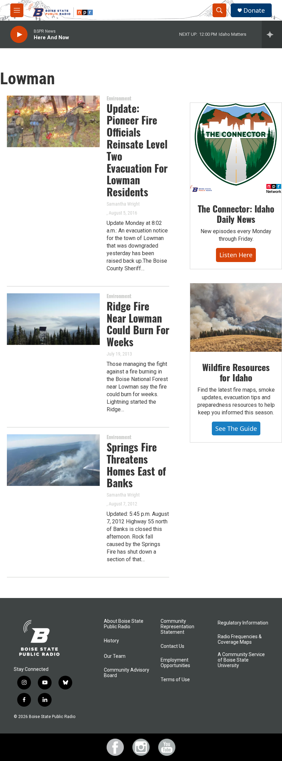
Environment (119, 98)
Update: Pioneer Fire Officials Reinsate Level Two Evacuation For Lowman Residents (137, 150)
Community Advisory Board (126, 672)
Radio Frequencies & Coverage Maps (240, 639)
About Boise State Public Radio (123, 624)
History (111, 640)
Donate (254, 10)
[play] (18, 35)
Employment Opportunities (175, 662)
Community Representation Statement (177, 627)
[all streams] (272, 34)
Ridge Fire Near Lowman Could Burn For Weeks (138, 323)
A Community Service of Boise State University (241, 660)
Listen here (235, 255)
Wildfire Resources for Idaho (235, 372)
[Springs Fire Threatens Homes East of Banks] (53, 460)
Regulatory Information (243, 623)
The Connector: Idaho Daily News (236, 214)
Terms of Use (175, 679)
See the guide (236, 428)
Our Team (115, 656)
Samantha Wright (123, 204)
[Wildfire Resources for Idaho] (236, 317)
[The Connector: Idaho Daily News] (236, 148)
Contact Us (172, 646)
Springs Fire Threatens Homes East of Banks (136, 464)
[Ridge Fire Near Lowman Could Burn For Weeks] (53, 319)
